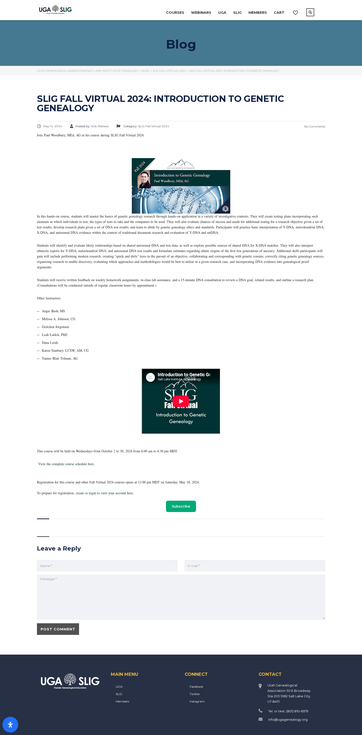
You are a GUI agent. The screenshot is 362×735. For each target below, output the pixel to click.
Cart (279, 12)
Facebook (196, 686)
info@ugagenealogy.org (288, 719)
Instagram (197, 701)
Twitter (195, 694)
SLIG (237, 12)
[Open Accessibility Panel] (10, 725)
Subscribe (181, 506)
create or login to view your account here (104, 493)
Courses (175, 12)
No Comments (314, 126)
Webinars (201, 12)
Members (257, 12)
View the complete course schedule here (66, 463)
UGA (222, 12)
